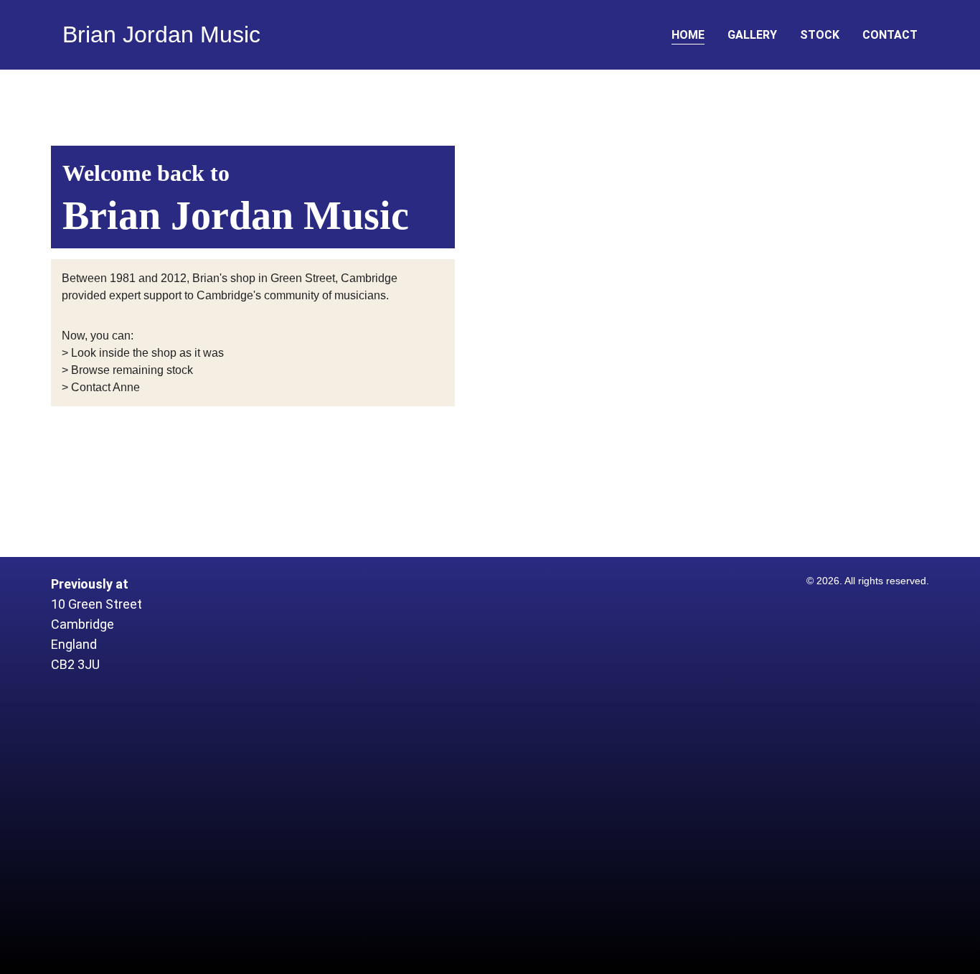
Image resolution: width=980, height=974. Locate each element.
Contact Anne (105, 387)
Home (688, 35)
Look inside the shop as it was (147, 353)
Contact (890, 35)
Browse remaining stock (132, 370)
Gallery (752, 35)
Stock (819, 35)
